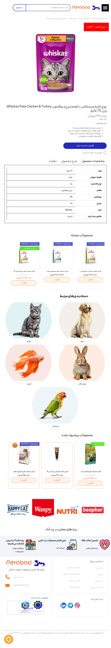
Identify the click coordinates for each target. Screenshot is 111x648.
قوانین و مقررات (74, 580)
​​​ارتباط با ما (60, 548)
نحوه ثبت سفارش (74, 567)
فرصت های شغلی (97, 587)
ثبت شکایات (98, 581)
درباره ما (100, 574)
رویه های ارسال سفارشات (71, 574)
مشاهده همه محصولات (18, 550)
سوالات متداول (75, 587)
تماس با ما (99, 568)
